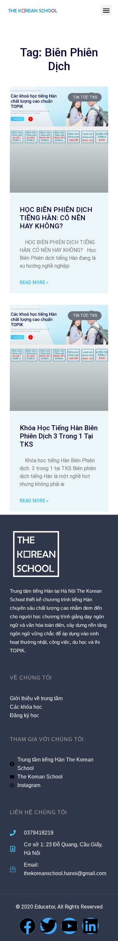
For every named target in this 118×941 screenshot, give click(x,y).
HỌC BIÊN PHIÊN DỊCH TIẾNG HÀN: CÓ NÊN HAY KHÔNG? (56, 218)
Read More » (34, 282)
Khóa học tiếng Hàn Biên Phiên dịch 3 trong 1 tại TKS (59, 436)
